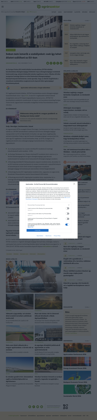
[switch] (67, 208)
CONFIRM (37, 230)
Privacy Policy (57, 235)
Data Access (48, 235)
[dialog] (48, 210)
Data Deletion (40, 235)
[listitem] (48, 205)
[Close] (74, 184)
